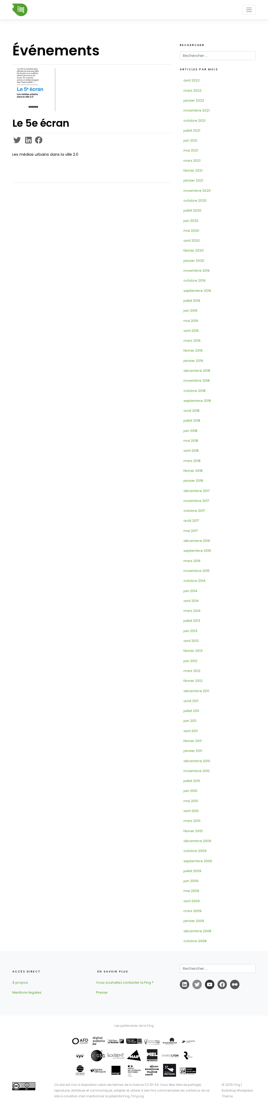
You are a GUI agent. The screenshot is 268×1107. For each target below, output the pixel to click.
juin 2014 (190, 591)
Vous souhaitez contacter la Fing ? (125, 982)
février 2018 (193, 470)
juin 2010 (190, 791)
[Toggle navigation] (249, 9)
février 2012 (193, 681)
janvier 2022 (193, 100)
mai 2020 (191, 230)
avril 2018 (191, 450)
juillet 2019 (191, 300)
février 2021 (193, 170)
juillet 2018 (191, 420)
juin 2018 (190, 430)
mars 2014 (191, 610)
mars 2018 (191, 461)
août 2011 (190, 701)
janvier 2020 (193, 260)
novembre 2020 (197, 190)
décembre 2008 (197, 931)
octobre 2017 (194, 510)
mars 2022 (192, 90)
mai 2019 (190, 320)
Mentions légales (26, 992)
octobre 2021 (194, 120)
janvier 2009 (193, 921)
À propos (20, 982)
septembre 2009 (197, 861)
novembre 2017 (196, 501)
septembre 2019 (197, 290)
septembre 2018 (197, 400)
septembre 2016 (197, 550)
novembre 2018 (196, 380)
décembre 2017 (196, 491)
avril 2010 (191, 811)
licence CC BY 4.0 (146, 1085)
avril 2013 (191, 641)
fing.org (138, 1096)
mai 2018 (190, 440)
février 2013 (193, 650)
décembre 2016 (196, 540)
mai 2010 (190, 801)
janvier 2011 (192, 751)
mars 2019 (191, 340)
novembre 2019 (196, 270)
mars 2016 (191, 561)
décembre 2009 (197, 841)
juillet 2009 (192, 871)
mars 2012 (191, 671)
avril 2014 (191, 601)
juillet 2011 (191, 711)
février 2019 (193, 350)
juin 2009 (190, 881)
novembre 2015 (196, 571)
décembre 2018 (196, 370)
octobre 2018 (194, 391)
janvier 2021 (193, 180)
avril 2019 (191, 330)
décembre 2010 (196, 761)
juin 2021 (190, 140)
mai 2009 (191, 891)
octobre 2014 (194, 580)
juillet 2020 (192, 210)
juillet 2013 (191, 620)
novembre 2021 (196, 110)
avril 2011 (190, 731)
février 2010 (193, 831)
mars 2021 (191, 160)
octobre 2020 (194, 200)
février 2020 (193, 250)
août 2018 (191, 410)
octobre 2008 (194, 941)
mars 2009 (192, 911)
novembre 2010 (196, 771)
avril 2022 (191, 80)
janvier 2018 (193, 480)
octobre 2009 (194, 851)
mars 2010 (191, 821)
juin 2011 (189, 720)
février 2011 (192, 741)
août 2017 (191, 520)
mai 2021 (190, 150)
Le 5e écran (40, 123)
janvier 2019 (193, 360)
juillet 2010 (191, 781)
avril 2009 (191, 901)
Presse (102, 992)
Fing (237, 1085)
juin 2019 (190, 310)
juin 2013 (190, 631)
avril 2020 (191, 240)
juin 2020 (190, 220)
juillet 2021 (191, 130)
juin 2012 (190, 661)
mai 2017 (190, 531)
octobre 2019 (194, 280)
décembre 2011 (196, 691)
